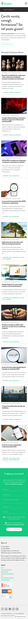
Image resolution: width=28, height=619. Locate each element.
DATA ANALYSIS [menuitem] (4, 572)
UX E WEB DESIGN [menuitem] (5, 580)
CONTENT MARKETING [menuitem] (6, 570)
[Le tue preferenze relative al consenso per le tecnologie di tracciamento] (20, 616)
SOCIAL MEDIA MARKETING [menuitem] (7, 578)
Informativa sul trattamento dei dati (15, 524)
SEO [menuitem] (2, 567)
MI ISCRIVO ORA (7, 44)
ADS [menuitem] (2, 576)
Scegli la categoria (8, 9)
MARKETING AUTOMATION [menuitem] (7, 574)
